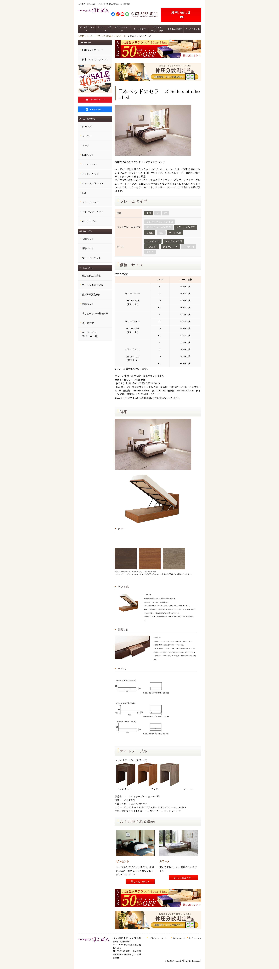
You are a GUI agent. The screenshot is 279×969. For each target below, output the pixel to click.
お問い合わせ (181, 12)
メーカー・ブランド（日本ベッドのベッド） (107, 36)
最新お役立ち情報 (91, 275)
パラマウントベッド (93, 211)
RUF (84, 192)
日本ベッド (88, 154)
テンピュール (89, 164)
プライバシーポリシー (159, 938)
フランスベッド (90, 173)
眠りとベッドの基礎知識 (95, 313)
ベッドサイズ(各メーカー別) (89, 334)
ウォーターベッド (91, 257)
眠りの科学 (88, 322)
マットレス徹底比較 (92, 285)
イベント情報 (139, 29)
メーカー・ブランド (104, 29)
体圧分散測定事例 (91, 294)
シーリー (86, 135)
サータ (85, 145)
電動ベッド (88, 248)
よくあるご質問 (175, 29)
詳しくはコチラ (139, 881)
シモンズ (87, 126)
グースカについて (86, 29)
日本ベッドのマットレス (95, 59)
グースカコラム (192, 29)
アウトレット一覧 (122, 29)
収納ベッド (88, 238)
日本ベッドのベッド (92, 49)
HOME (81, 36)
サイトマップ (195, 938)
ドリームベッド (90, 202)
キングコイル (89, 221)
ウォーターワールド (92, 183)
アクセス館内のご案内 (157, 29)
